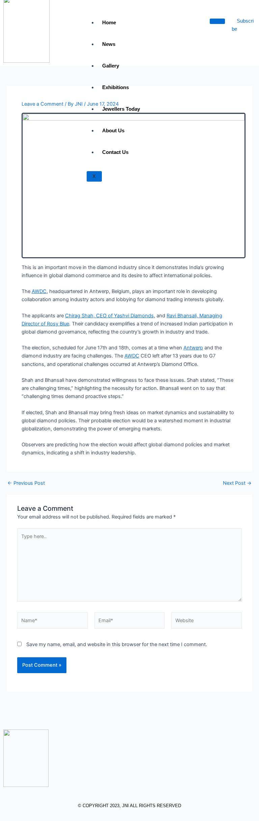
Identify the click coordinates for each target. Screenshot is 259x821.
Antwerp (193, 348)
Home (109, 22)
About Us (113, 130)
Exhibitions (115, 87)
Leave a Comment (42, 104)
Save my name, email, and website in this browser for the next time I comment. (116, 644)
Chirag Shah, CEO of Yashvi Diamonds (109, 316)
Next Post (237, 483)
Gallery (110, 66)
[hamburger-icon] (217, 21)
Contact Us (115, 152)
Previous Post (26, 483)
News (108, 44)
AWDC (39, 291)
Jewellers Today (121, 109)
